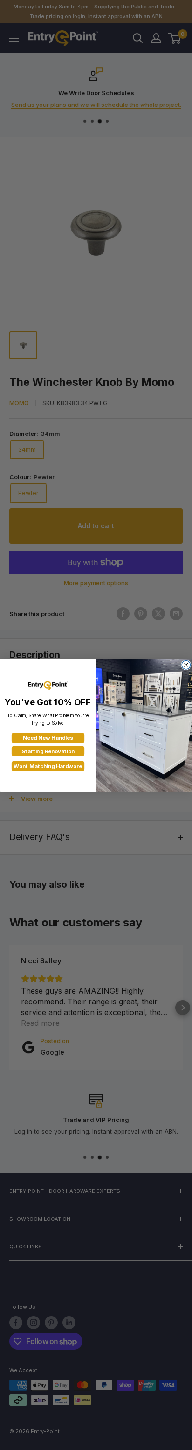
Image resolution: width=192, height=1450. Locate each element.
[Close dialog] (186, 664)
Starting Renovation (48, 751)
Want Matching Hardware (48, 766)
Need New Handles (48, 738)
